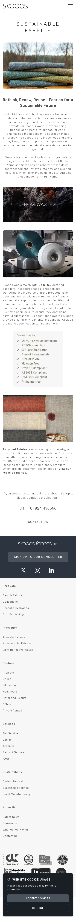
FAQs (6, 758)
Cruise (7, 679)
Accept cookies (38, 898)
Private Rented (12, 710)
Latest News (11, 817)
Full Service (10, 733)
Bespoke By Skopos (16, 608)
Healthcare (10, 691)
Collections (10, 601)
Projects (8, 672)
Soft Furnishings (14, 614)
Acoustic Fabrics (14, 637)
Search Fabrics (13, 595)
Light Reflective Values (18, 649)
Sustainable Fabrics (16, 787)
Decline (38, 908)
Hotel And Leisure (15, 698)
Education (9, 685)
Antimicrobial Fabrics (17, 643)
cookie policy (36, 885)
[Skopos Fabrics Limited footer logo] (38, 543)
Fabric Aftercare (14, 752)
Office (7, 704)
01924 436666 (43, 508)
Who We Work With (15, 829)
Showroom (10, 823)
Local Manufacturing (16, 794)
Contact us (38, 522)
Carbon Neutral (13, 781)
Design (7, 739)
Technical (9, 746)
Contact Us (10, 836)
